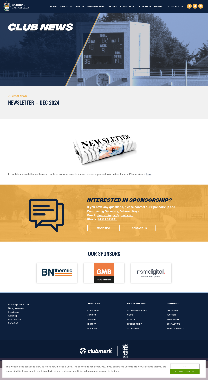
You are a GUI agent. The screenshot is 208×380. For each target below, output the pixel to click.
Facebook (172, 310)
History (92, 324)
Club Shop (144, 6)
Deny (185, 366)
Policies (92, 329)
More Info (103, 228)
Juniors (92, 315)
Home (53, 6)
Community (127, 6)
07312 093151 (107, 219)
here (148, 174)
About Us (66, 6)
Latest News (19, 96)
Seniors (92, 319)
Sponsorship (95, 6)
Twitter (171, 315)
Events (131, 319)
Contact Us (175, 6)
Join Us (79, 6)
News (130, 315)
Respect (159, 6)
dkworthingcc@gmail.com (115, 215)
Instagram (173, 319)
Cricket (112, 6)
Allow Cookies (185, 372)
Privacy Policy (175, 329)
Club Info (93, 310)
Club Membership (137, 310)
